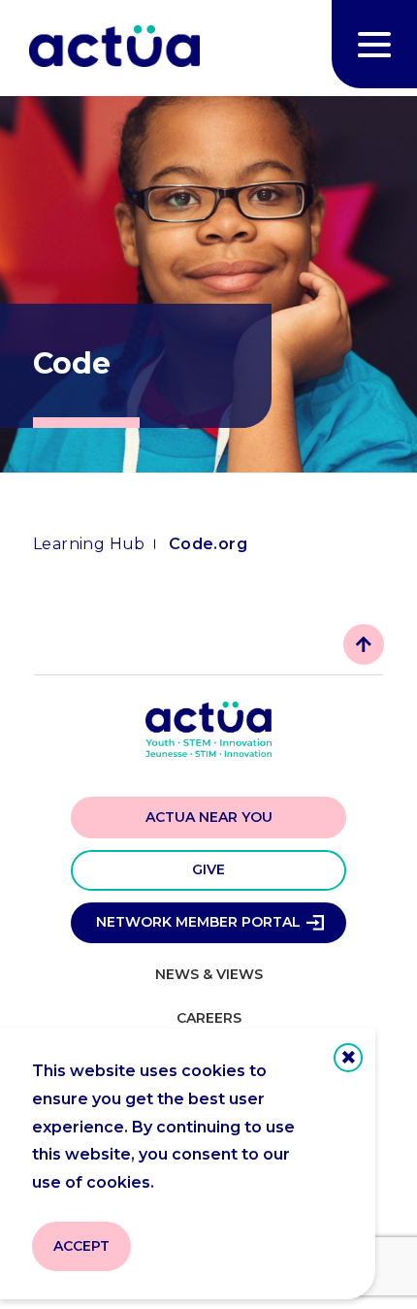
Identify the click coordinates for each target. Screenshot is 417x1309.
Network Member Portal (198, 922)
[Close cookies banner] (348, 1057)
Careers (208, 1018)
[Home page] (114, 48)
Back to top (363, 644)
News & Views (209, 974)
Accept (81, 1246)
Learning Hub (89, 544)
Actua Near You (209, 817)
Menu (374, 44)
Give (208, 869)
